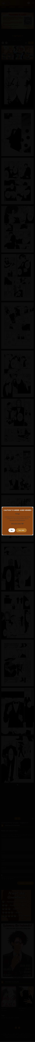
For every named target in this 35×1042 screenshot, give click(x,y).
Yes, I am (21, 530)
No (12, 530)
